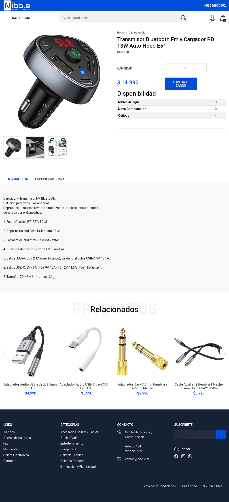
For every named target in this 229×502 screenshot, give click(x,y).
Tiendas (9, 432)
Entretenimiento (71, 443)
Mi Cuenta (10, 449)
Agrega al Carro (181, 83)
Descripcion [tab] (17, 179)
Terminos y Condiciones (159, 486)
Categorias (20, 18)
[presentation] (4, 353)
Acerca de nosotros (17, 438)
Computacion (69, 449)
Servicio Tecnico (71, 455)
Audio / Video (69, 438)
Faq (5, 443)
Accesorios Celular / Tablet (79, 432)
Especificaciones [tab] (50, 179)
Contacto (9, 461)
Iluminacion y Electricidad (78, 466)
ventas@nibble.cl (137, 459)
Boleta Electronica (16, 455)
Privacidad (189, 486)
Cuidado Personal (72, 461)
